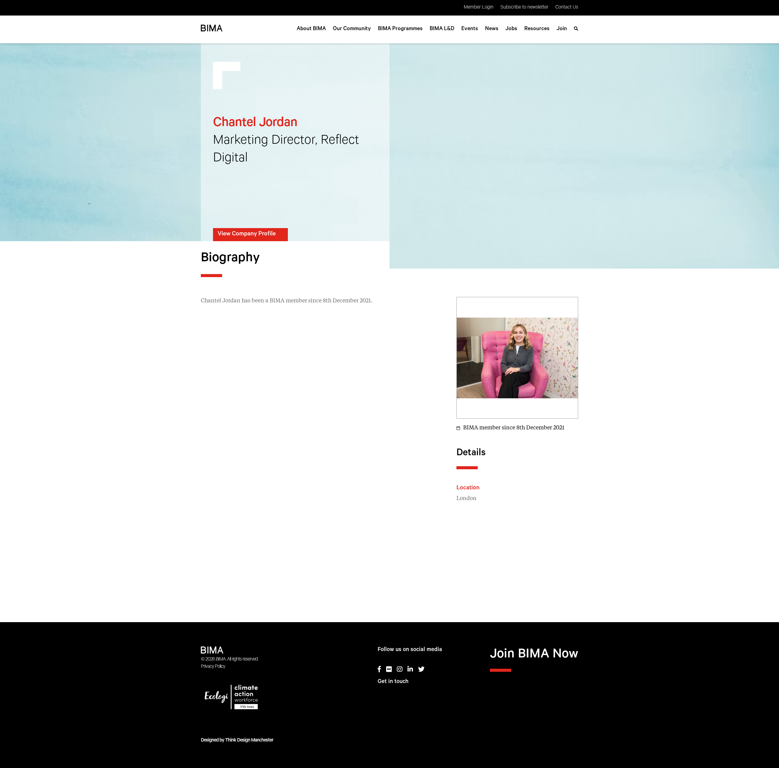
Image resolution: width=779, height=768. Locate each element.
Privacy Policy (213, 667)
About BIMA (311, 29)
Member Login (479, 7)
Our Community (352, 29)
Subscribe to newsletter (524, 7)
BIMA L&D (442, 29)
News (491, 29)
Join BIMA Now (534, 655)
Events (469, 29)
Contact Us (566, 7)
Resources (537, 29)
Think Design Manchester (249, 740)
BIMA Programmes (400, 29)
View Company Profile (247, 234)
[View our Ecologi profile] (253, 698)
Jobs (511, 29)
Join (562, 29)
